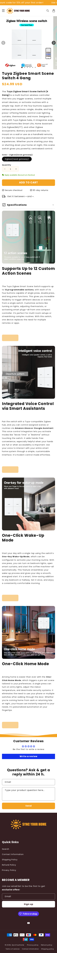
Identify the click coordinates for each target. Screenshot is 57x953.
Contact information (30, 949)
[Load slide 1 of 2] (24, 67)
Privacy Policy (9, 870)
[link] (10, 338)
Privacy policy (32, 945)
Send (28, 805)
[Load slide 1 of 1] (22, 67)
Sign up (28, 904)
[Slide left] (3, 43)
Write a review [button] (28, 756)
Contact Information (13, 854)
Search (5, 849)
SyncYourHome (18, 945)
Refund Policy (9, 865)
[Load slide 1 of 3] (27, 67)
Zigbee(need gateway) (17, 159)
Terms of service (12, 949)
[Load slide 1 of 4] (30, 67)
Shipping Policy (9, 859)
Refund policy (46, 945)
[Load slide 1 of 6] (35, 67)
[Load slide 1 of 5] (32, 67)
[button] (48, 11)
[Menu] (3, 11)
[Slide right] (54, 43)
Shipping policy (47, 949)
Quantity (6, 165)
